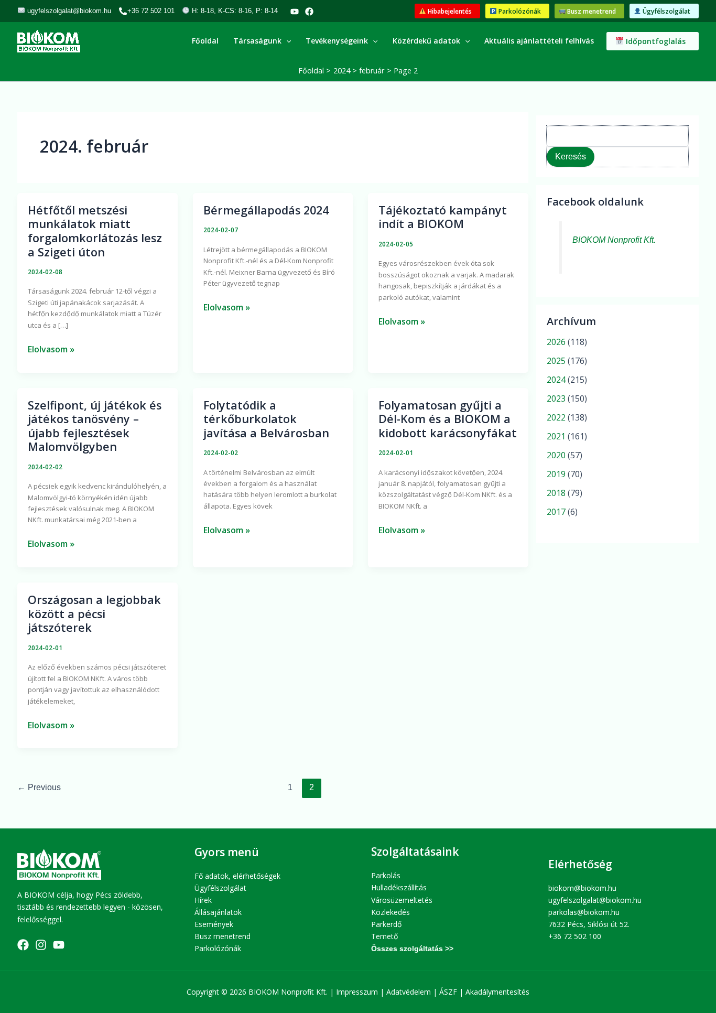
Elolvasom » (51, 348)
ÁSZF (448, 992)
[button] (447, 11)
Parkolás (385, 875)
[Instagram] (41, 945)
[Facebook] (309, 11)
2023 (556, 398)
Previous (39, 787)
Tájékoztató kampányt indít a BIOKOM (442, 217)
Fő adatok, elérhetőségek (237, 876)
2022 (556, 417)
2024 (556, 379)
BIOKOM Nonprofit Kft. (614, 239)
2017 (556, 512)
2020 (556, 455)
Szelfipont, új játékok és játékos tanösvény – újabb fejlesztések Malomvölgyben (94, 426)
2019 (556, 474)
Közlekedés (390, 912)
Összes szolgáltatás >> (412, 948)
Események (213, 924)
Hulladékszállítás (399, 887)
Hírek (203, 900)
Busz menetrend (222, 936)
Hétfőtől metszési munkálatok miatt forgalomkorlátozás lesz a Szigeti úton (95, 231)
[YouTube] (294, 11)
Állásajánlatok (218, 912)
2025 (556, 361)
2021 (556, 436)
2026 (556, 342)
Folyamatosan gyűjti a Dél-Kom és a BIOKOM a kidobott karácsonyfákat (447, 418)
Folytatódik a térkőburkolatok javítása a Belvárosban (266, 418)
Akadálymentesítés (497, 992)
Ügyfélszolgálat (220, 888)
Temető (384, 936)
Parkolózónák (217, 948)
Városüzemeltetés (401, 900)
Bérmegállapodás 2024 (266, 210)
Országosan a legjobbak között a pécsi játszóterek (94, 613)
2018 (556, 493)
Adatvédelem (408, 992)
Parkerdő (386, 924)
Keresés (570, 156)
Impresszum (357, 992)
